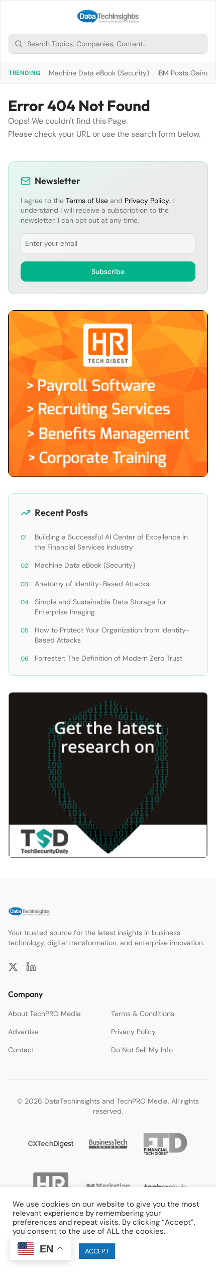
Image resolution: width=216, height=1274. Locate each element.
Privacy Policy (147, 200)
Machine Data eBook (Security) (99, 72)
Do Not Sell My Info (142, 1049)
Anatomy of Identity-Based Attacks (92, 583)
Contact (21, 1049)
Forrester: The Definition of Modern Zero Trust (108, 658)
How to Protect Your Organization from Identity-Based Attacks (112, 635)
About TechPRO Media (44, 1013)
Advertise (23, 1031)
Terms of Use (87, 200)
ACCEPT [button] (97, 1251)
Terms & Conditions (142, 1013)
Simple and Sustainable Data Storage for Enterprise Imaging (100, 606)
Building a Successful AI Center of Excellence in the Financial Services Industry (111, 542)
